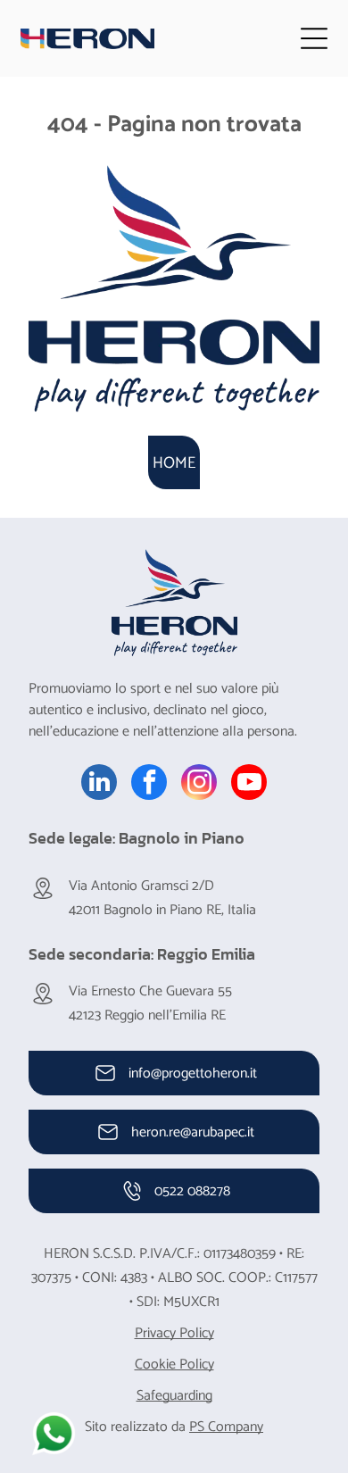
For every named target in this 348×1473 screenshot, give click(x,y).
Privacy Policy (174, 1333)
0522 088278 (192, 1191)
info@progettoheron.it (192, 1073)
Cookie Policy (174, 1364)
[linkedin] (99, 784)
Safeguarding (174, 1396)
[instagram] (199, 784)
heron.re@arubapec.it (192, 1132)
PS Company (226, 1427)
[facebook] (149, 784)
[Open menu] (314, 38)
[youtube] (249, 784)
